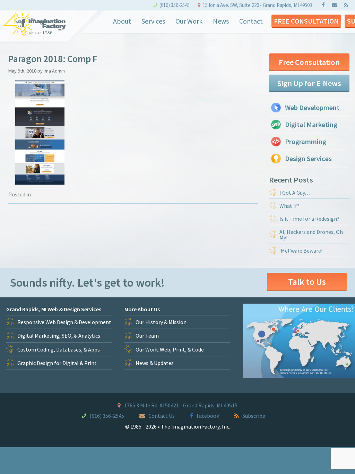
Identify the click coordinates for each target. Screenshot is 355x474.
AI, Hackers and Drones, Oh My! (311, 234)
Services (153, 21)
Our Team (147, 335)
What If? (289, 205)
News (221, 21)
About (122, 21)
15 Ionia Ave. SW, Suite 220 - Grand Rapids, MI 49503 (257, 5)
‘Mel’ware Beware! (300, 250)
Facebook (208, 415)
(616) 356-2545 (174, 5)
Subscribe (253, 415)
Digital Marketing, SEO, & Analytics (58, 335)
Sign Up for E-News (309, 83)
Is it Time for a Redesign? (309, 218)
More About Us (142, 309)
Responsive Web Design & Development (64, 322)
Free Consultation (306, 21)
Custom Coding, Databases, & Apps (58, 349)
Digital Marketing (311, 124)
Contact (251, 21)
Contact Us (161, 415)
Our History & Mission (161, 322)
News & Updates (155, 362)
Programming (305, 141)
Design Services (308, 158)
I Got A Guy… (294, 192)
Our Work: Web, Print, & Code (170, 349)
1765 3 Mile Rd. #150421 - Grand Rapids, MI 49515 (180, 405)
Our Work (188, 21)
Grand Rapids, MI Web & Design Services (53, 309)
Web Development (312, 107)
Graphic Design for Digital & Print (57, 362)
